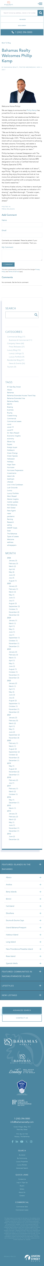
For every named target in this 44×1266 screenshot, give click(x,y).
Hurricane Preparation (15, 470)
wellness (10, 542)
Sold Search (22, 25)
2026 (9, 558)
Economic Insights (14, 436)
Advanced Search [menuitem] (22, 1168)
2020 (9, 740)
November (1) (14, 643)
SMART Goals (12, 528)
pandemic (11, 516)
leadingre (10, 479)
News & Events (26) (17, 363)
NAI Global (11, 508)
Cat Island (10, 906)
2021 (9, 715)
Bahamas (10, 392)
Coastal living (12, 416)
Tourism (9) (11, 367)
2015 (9, 805)
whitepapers (11, 545)
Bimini (8, 899)
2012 (9, 834)
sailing (9, 525)
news (9, 513)
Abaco (9, 390)
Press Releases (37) (17, 346)
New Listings (9, 995)
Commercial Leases (14, 421)
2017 (9, 786)
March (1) (12, 623)
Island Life (11, 476)
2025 (9, 583)
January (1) (13, 620)
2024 (9, 618)
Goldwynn (11, 450)
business (10, 410)
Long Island (11, 942)
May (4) (11, 572)
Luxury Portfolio (13, 493)
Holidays (10, 462)
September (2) (14, 735)
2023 (9, 649)
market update (12, 502)
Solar (9, 531)
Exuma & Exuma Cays (15, 920)
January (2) (13, 586)
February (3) (13, 563)
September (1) (14, 638)
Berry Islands (11, 891)
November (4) (14, 738)
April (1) (12, 626)
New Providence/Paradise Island (19, 949)
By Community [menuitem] (22, 1158)
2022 (9, 681)
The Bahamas (12, 534)
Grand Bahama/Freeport (16, 927)
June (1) (12, 598)
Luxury (9, 490)
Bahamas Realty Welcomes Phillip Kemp (17, 56)
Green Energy (12, 453)
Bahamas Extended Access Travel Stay (21, 395)
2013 (9, 811)
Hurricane (10, 467)
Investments (11, 473)
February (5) (13, 720)
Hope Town (11, 465)
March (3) (12, 592)
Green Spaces (12, 456)
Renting (10, 519)
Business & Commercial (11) (20, 340)
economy (10, 439)
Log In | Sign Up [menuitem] (22, 1182)
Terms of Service (14, 272)
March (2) (12, 566)
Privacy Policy (10, 1256)
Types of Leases (13, 536)
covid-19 (10, 427)
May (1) (11, 595)
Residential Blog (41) (15, 360)
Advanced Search (22, 19)
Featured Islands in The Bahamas (16, 867)
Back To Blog (6, 43)
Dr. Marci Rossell (13, 433)
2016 (9, 797)
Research (10, 522)
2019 (9, 763)
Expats (9, 444)
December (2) (14, 712)
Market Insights (13, 499)
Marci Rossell (12, 496)
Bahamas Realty (11, 67)
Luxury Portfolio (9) (16, 357)
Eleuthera (10, 913)
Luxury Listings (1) (16, 353)
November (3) (14, 758)
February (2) (13, 780)
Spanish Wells (12, 963)
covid (9, 424)
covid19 (10, 430)
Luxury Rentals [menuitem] (22, 1165)
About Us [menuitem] (22, 1192)
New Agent (11, 511)
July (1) (11, 601)
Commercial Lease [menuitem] (22, 1210)
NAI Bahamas (12, 505)
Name (4, 220)
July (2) (11, 698)
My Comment (7, 247)
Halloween (11, 459)
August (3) (13, 603)
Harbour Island (12, 934)
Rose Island (10, 956)
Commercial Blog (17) (16, 336)
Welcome (10, 539)
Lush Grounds (12, 488)
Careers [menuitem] (22, 1196)
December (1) (14, 646)
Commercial (11, 418)
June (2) (12, 732)
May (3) (11, 692)
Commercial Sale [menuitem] (22, 1207)
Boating (10, 407)
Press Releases (8, 209)
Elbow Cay (11, 441)
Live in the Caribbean (15, 485)
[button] (40, 13)
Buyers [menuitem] (22, 1186)
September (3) (14, 606)
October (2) (13, 755)
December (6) (14, 615)
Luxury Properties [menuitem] (22, 1162)
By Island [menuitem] (22, 1155)
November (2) (14, 612)
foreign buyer (12, 447)
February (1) (13, 589)
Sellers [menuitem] (22, 1189)
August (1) (13, 581)
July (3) (11, 578)
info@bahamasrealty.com (22, 1122)
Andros (9, 884)
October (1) (13, 609)
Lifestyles (8, 985)
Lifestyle (10, 482)
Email (4, 230)
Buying (9, 413)
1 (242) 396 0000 (22, 1118)
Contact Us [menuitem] (22, 1179)
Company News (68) (15, 343)
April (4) (12, 569)
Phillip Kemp (32, 110)
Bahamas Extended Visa (16, 398)
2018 (9, 777)
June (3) (12, 575)
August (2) (13, 700)
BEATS (9, 404)
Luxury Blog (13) (14, 350)
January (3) (13, 560)
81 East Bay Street (14, 387)
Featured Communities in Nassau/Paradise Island (17, 974)
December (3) (14, 678)
